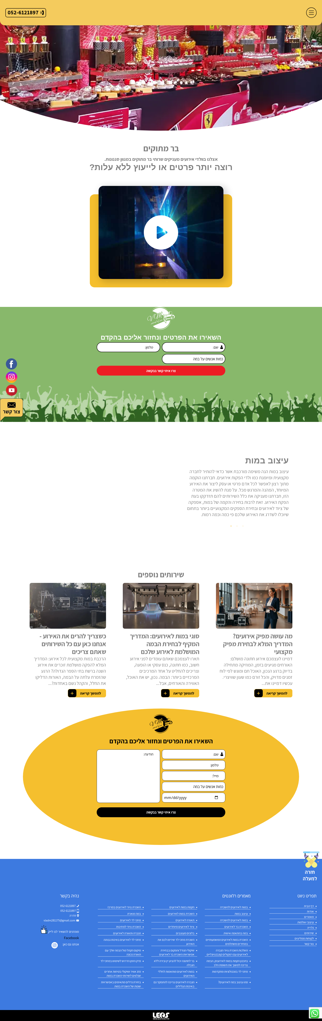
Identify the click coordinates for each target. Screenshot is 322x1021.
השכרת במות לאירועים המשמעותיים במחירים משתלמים (227, 942)
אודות (310, 911)
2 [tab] (173, 282)
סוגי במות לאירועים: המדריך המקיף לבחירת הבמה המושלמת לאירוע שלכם (164, 644)
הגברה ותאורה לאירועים (127, 933)
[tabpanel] (161, 232)
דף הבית (309, 906)
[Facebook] (11, 364)
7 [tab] (143, 282)
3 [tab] (167, 282)
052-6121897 (68, 906)
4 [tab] (161, 282)
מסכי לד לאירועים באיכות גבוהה (122, 940)
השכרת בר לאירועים (236, 927)
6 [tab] (149, 282)
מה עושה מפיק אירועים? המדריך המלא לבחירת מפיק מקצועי (257, 644)
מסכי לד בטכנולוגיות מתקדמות (230, 971)
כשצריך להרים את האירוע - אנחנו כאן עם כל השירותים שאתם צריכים (73, 644)
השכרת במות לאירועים (181, 914)
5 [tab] (155, 282)
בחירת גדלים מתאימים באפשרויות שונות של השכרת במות (121, 984)
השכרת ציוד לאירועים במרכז (124, 907)
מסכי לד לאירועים (130, 920)
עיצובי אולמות (305, 922)
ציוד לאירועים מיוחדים (181, 927)
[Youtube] (11, 390)
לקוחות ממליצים (304, 938)
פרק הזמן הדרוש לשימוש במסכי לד (120, 961)
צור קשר (309, 944)
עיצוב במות (241, 914)
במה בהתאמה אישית (236, 933)
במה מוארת (134, 914)
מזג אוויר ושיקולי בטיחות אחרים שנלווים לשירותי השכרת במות (122, 973)
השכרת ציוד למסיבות (128, 927)
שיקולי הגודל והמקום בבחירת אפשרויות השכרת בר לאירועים (176, 952)
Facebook (71, 937)
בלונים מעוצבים (185, 933)
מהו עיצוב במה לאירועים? (233, 982)
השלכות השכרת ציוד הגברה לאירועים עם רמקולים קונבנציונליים (227, 952)
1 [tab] (179, 282)
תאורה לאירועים (185, 920)
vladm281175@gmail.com (59, 920)
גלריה (310, 928)
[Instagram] (54, 945)
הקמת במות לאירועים (181, 907)
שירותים (309, 933)
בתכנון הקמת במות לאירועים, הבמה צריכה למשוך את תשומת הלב (227, 963)
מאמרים (309, 917)
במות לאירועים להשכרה (234, 907)
